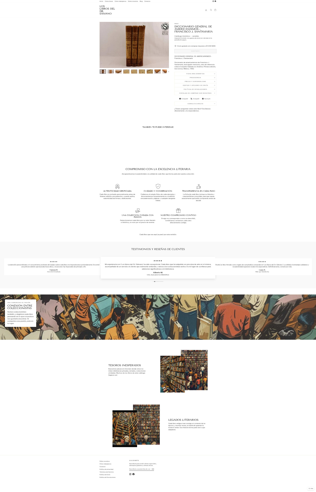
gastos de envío (195, 38)
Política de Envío (105, 474)
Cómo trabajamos (120, 1)
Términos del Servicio (107, 472)
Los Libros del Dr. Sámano (107, 10)
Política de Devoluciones (195, 89)
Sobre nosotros (133, 1)
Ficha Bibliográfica (195, 73)
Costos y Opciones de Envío (195, 85)
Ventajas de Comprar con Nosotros (195, 93)
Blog (141, 1)
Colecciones (109, 1)
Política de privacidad (106, 469)
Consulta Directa (195, 103)
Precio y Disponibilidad (195, 81)
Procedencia (195, 77)
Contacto (147, 1)
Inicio (101, 1)
